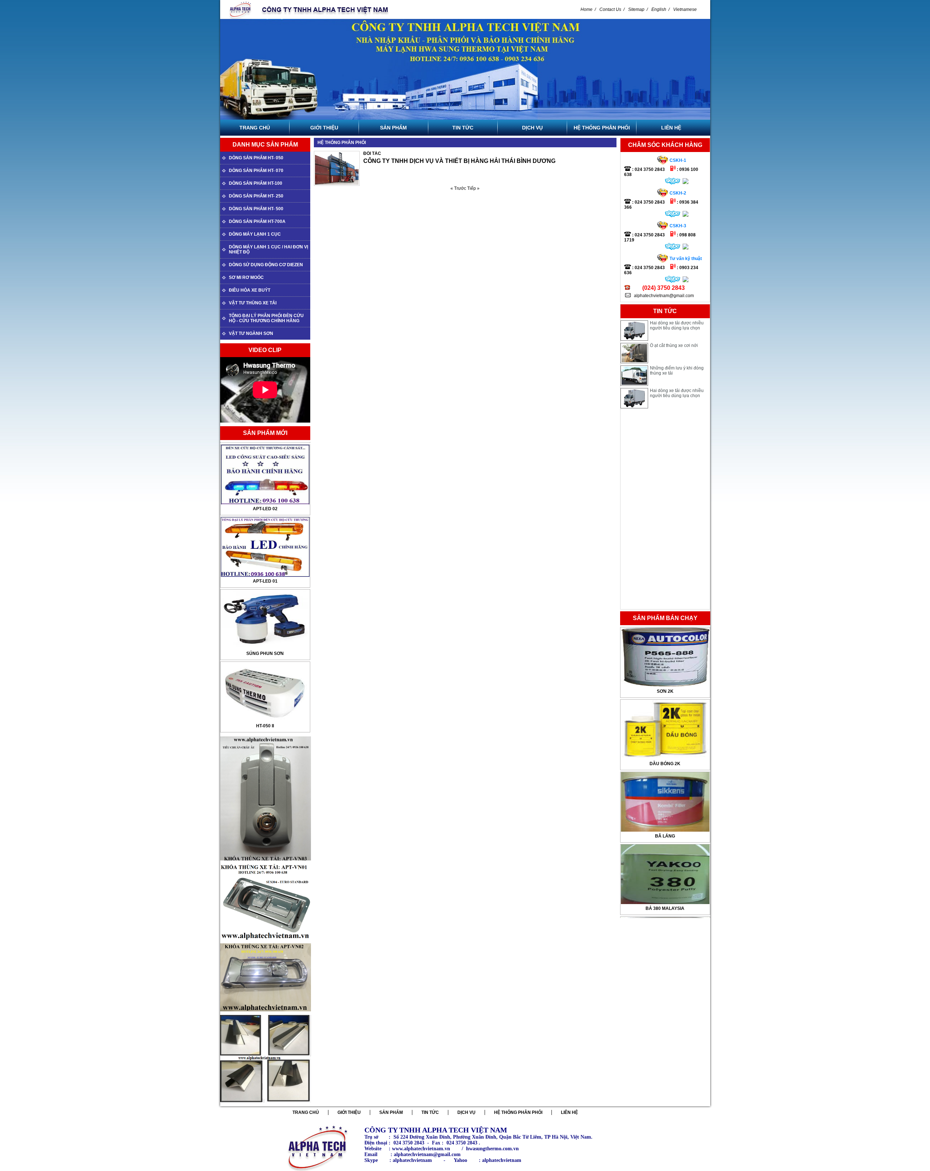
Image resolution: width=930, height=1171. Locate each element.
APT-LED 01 (265, 523)
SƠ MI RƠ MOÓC (246, 277)
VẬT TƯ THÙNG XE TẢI (252, 302)
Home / (588, 9)
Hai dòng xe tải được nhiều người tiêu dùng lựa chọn (677, 370)
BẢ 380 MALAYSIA (665, 836)
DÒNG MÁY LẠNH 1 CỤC (255, 234)
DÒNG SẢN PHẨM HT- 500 (256, 208)
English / (660, 9)
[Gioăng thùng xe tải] (265, 1013)
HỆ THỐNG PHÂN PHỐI (518, 1112)
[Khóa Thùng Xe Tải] (265, 1104)
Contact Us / (611, 9)
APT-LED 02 (265, 451)
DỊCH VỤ (466, 1112)
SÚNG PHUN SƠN (265, 596)
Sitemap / (638, 9)
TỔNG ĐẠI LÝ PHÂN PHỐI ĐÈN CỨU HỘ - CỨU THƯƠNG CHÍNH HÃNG (266, 318)
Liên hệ (569, 1112)
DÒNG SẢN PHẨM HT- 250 (256, 196)
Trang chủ (305, 1112)
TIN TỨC (430, 1112)
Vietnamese (685, 9)
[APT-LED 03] (265, 447)
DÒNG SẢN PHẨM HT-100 (255, 183)
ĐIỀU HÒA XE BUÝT (249, 290)
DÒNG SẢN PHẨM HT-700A (257, 221)
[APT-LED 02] (265, 519)
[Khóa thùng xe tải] (265, 862)
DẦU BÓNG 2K (665, 691)
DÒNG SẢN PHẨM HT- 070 (256, 170)
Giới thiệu (349, 1112)
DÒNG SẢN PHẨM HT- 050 (256, 157)
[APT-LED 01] (265, 592)
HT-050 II (265, 668)
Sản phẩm (391, 1112)
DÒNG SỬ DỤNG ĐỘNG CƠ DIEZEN (266, 264)
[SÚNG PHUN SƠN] (265, 664)
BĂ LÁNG (665, 763)
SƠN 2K (665, 908)
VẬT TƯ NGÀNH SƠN (251, 333)
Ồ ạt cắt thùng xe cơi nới (674, 322)
